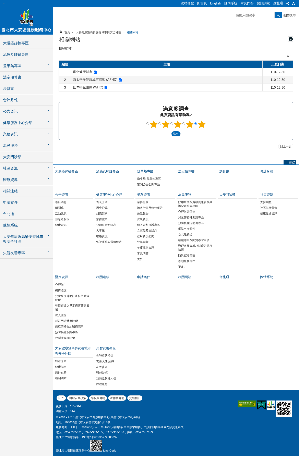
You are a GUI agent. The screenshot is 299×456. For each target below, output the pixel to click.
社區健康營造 (268, 207)
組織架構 (102, 213)
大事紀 (100, 230)
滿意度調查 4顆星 (190, 124)
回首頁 (202, 3)
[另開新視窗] (247, 403)
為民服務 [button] (10, 146)
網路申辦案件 (186, 228)
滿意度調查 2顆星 (166, 124)
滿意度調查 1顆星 (154, 124)
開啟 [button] (291, 162)
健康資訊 (61, 224)
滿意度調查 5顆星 (202, 124)
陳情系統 (230, 3)
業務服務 (142, 202)
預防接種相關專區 (66, 332)
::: (4, 2)
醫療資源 (61, 277)
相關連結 (10, 191)
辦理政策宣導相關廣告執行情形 (195, 247)
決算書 (8, 89)
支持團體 (266, 202)
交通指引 (135, 398)
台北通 (8, 214)
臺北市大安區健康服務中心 (26, 20)
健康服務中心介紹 (109, 194)
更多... (141, 259)
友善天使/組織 (105, 361)
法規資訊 (142, 219)
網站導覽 (187, 3)
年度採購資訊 (145, 247)
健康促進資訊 (268, 213)
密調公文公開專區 (148, 184)
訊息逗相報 (62, 219)
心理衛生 (61, 284)
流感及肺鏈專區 (16, 54)
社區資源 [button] (10, 168)
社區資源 (266, 194)
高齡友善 (61, 372)
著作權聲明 (117, 398)
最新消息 (61, 202)
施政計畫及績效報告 (150, 207)
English (215, 3)
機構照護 (61, 290)
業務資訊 (143, 194)
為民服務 (184, 194)
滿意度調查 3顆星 (178, 124)
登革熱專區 (145, 171)
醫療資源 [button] (10, 180)
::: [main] (60, 31)
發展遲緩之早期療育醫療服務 (72, 307)
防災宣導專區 (186, 255)
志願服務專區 (186, 261)
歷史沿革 (102, 207)
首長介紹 (102, 202)
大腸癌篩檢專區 (16, 43)
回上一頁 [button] (285, 146)
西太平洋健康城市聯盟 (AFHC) (95, 79)
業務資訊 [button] (10, 134)
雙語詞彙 (263, 3)
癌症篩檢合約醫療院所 (69, 326)
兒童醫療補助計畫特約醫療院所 (72, 297)
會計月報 (10, 100)
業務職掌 (102, 219)
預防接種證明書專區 (191, 223)
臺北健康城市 (82, 72)
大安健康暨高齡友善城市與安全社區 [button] (23, 239)
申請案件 (10, 202)
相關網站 (132, 32)
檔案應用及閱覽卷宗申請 (194, 240)
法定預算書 (12, 77)
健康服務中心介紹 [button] (17, 123)
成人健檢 (61, 315)
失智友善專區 (106, 348)
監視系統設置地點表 (109, 242)
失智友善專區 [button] (14, 253)
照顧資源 (102, 372)
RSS (61, 398)
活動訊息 (61, 213)
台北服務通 (185, 234)
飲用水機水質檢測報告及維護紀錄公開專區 (195, 204)
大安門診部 (12, 157)
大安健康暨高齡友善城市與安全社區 (98, 32)
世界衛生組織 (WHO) (88, 87)
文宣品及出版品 (147, 230)
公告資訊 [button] (10, 111)
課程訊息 (102, 384)
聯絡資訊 (102, 236)
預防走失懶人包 (106, 378)
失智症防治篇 (104, 355)
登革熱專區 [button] (12, 66)
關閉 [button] (287, 3)
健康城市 (61, 366)
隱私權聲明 (98, 398)
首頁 (67, 32)
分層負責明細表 (106, 224)
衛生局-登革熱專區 (149, 178)
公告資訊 (61, 194)
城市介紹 (61, 361)
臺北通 (278, 3)
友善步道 (102, 367)
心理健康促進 (186, 211)
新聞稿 (59, 207)
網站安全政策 (77, 398)
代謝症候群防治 (65, 338)
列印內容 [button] (290, 39)
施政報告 (142, 213)
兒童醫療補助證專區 (191, 217)
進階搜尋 (289, 15)
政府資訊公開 (145, 236)
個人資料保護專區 (148, 224)
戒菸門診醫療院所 (66, 320)
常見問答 (247, 3)
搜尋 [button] (278, 15)
